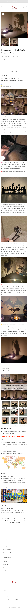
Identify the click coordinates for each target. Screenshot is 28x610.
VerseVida (12, 607)
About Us (5, 561)
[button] (1, 7)
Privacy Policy (6, 539)
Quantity (3, 59)
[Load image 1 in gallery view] (5, 42)
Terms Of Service (7, 549)
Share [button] (4, 526)
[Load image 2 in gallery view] (14, 42)
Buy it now (14, 71)
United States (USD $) (13, 599)
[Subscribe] (23, 590)
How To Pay (5, 570)
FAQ (4, 567)
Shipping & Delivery (7, 546)
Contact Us (5, 564)
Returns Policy (6, 542)
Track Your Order (7, 552)
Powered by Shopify (17, 607)
